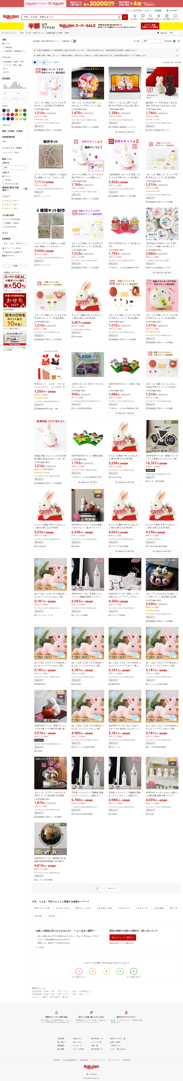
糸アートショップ (44, 196)
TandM (76, 546)
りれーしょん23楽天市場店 (84, 747)
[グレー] (8, 110)
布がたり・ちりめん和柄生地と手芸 (125, 268)
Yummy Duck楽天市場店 (83, 814)
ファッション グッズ (45, 615)
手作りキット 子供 (42, 908)
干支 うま (173, 908)
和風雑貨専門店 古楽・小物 (47, 409)
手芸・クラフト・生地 (66, 991)
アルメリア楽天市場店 (119, 546)
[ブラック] (4, 110)
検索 (15, 99)
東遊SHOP (41, 684)
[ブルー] (4, 118)
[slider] (2, 88)
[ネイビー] (8, 118)
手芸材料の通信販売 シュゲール (123, 127)
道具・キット (84, 994)
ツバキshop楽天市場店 (157, 747)
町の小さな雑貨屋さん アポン (159, 268)
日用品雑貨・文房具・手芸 (43, 991)
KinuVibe (77, 684)
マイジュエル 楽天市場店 (158, 684)
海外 (10, 159)
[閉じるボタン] (177, 50)
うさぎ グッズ (142, 908)
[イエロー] (20, 114)
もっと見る (40, 947)
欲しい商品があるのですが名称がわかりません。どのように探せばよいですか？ (69, 936)
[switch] (25, 189)
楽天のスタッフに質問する (123, 937)
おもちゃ (35, 997)
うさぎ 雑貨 (158, 908)
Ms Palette (78, 337)
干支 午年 (38, 916)
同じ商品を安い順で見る (125, 132)
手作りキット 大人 (83, 908)
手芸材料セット (85, 991)
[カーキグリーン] (24, 110)
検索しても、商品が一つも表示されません (54, 943)
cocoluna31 (41, 546)
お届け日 (5, 172)
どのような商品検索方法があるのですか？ (54, 940)
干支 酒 (51, 916)
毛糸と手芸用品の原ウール (158, 130)
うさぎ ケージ (124, 908)
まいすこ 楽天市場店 (156, 481)
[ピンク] (4, 114)
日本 (4, 141)
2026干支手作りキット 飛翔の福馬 (87, 456)
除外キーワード (8, 256)
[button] (173, 11)
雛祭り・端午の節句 (51, 997)
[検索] (125, 17)
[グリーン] (24, 114)
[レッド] (12, 114)
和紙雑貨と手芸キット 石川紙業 (49, 130)
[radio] (3, 44)
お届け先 (5, 163)
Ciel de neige (116, 477)
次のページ (112, 888)
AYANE (114, 814)
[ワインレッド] (8, 114)
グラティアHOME (81, 615)
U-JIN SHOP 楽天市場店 (157, 546)
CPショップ (116, 747)
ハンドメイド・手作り (10, 153)
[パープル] (12, 118)
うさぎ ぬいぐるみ (104, 908)
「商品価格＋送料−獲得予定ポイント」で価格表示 (50, 41)
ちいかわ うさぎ (62, 908)
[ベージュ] (20, 110)
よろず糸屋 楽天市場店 (83, 408)
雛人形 (65, 997)
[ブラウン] (16, 110)
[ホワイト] (12, 110)
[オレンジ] (16, 114)
